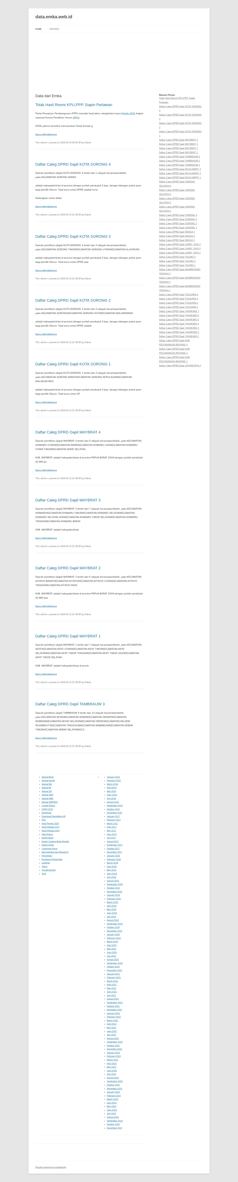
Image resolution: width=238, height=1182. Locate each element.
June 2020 (112, 952)
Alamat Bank (48, 777)
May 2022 (111, 1027)
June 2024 (112, 1110)
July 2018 (111, 877)
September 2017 (115, 845)
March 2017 (112, 823)
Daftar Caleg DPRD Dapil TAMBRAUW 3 (70, 704)
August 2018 (113, 881)
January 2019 (113, 895)
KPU (76, 117)
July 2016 (111, 798)
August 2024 (113, 1117)
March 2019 (112, 902)
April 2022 (112, 1024)
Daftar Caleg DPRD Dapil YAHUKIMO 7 (179, 311)
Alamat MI (46, 787)
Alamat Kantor (48, 780)
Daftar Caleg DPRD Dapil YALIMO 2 (177, 261)
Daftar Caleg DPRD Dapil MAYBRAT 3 (68, 500)
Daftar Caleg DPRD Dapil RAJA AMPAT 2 (180, 173)
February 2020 (114, 938)
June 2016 (112, 795)
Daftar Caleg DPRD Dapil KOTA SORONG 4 (73, 164)
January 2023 (113, 1053)
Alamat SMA (47, 795)
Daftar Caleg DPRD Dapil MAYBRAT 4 (68, 432)
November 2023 (114, 1088)
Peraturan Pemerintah (52, 859)
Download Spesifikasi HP (54, 816)
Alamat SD (47, 791)
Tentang (54, 29)
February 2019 (114, 899)
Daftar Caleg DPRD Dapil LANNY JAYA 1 (180, 252)
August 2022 (113, 1038)
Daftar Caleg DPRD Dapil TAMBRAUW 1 (179, 165)
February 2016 (114, 780)
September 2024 (115, 1121)
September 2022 (115, 1042)
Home (38, 29)
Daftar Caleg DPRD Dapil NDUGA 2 (177, 236)
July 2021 (111, 995)
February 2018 (114, 859)
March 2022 (112, 1020)
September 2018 (115, 884)
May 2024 (111, 1106)
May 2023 (111, 1067)
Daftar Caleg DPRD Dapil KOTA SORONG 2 (73, 300)
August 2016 (113, 802)
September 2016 (115, 805)
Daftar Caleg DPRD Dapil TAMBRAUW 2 (179, 161)
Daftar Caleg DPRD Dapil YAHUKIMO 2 (179, 332)
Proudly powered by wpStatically (50, 1167)
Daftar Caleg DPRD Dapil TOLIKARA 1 (178, 307)
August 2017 (113, 841)
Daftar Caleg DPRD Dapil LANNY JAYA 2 (180, 248)
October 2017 (113, 848)
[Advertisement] (119, 63)
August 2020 (113, 959)
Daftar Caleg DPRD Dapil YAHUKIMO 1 (179, 336)
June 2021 (112, 992)
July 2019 (111, 917)
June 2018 (112, 874)
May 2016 (111, 791)
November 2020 (114, 970)
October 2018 (113, 888)
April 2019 (112, 906)
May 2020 (111, 949)
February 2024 (114, 1096)
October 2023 (113, 1085)
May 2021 (111, 988)
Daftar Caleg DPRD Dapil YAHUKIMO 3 (179, 328)
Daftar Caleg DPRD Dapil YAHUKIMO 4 (179, 324)
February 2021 (114, 977)
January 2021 (113, 974)
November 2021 (114, 1010)
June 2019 (112, 913)
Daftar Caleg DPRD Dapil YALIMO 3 (177, 257)
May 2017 (111, 831)
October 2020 (113, 967)
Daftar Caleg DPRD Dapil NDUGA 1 (177, 240)
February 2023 (114, 1056)
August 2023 (113, 1078)
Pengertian (47, 856)
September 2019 (115, 924)
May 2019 (111, 909)
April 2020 (112, 945)
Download (46, 813)
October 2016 (113, 809)
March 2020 (112, 941)
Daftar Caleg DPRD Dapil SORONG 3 (178, 219)
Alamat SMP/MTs (50, 802)
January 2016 (113, 777)
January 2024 (113, 1092)
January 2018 (113, 856)
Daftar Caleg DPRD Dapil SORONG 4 (178, 215)
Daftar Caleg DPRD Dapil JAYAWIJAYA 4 (180, 365)
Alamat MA (47, 784)
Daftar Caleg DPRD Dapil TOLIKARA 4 (178, 294)
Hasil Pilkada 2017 (51, 827)
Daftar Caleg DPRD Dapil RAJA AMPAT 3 (180, 169)
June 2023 (112, 1070)
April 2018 (112, 866)
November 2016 (114, 813)
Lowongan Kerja (49, 848)
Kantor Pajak (48, 845)
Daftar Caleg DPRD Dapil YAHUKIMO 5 (179, 319)
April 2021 (112, 984)
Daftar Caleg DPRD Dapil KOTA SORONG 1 (73, 364)
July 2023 (111, 1074)
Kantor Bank (47, 838)
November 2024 (114, 1128)
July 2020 (111, 956)
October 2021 (113, 1006)
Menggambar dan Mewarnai (55, 852)
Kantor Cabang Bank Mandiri (55, 841)
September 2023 (115, 1081)
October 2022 (113, 1045)
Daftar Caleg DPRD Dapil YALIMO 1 (177, 265)
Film (44, 820)
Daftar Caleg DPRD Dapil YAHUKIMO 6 (179, 315)
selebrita (46, 863)
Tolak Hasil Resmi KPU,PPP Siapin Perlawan (73, 105)
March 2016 (112, 784)
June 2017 (112, 834)
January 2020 (113, 934)
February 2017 (114, 820)
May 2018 (111, 870)
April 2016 (112, 787)
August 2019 (113, 920)
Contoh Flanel (48, 805)
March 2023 (112, 1060)
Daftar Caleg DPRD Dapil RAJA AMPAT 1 (180, 177)
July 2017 (111, 838)
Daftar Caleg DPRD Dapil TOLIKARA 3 (178, 298)
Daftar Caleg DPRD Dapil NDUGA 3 (177, 232)
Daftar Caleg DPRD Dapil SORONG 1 (178, 227)
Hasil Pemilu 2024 (50, 823)
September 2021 (115, 1002)
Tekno (44, 866)
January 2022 (113, 1013)
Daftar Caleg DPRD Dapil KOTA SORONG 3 (73, 236)
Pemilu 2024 (128, 113)
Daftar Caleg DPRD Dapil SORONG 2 (178, 223)
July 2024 (111, 1113)
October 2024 (113, 1124)
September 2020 (115, 963)
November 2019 (114, 931)
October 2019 (113, 927)
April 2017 (112, 827)
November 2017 (114, 852)
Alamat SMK (47, 798)
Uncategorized (49, 870)
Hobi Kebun (47, 834)
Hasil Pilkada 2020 (51, 831)
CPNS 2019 (47, 809)
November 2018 (114, 891)
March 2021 (112, 981)
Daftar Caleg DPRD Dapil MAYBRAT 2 (68, 568)
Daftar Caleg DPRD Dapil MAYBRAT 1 (68, 636)
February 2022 (114, 1017)
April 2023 (112, 1063)
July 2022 (111, 1035)
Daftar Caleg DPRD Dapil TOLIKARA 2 (178, 303)
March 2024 (112, 1099)
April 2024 (112, 1103)
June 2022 (112, 1031)
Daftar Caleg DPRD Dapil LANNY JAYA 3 (180, 244)
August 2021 (113, 999)
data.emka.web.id (53, 16)
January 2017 (113, 816)
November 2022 (114, 1049)
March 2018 (112, 863)
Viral (44, 874)
